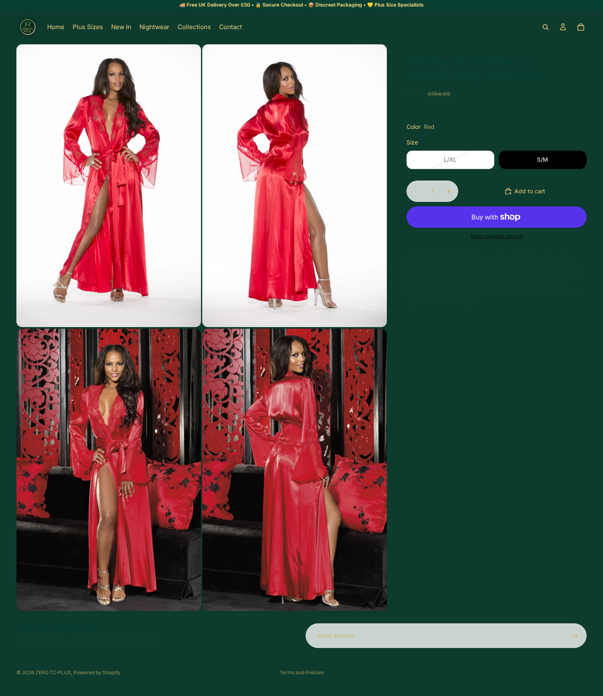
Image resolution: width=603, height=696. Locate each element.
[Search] (546, 27)
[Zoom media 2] (294, 185)
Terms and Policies (302, 672)
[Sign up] (574, 635)
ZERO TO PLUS (53, 672)
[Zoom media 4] (294, 470)
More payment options (496, 236)
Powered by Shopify (96, 672)
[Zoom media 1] (108, 185)
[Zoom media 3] (108, 470)
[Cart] (581, 27)
